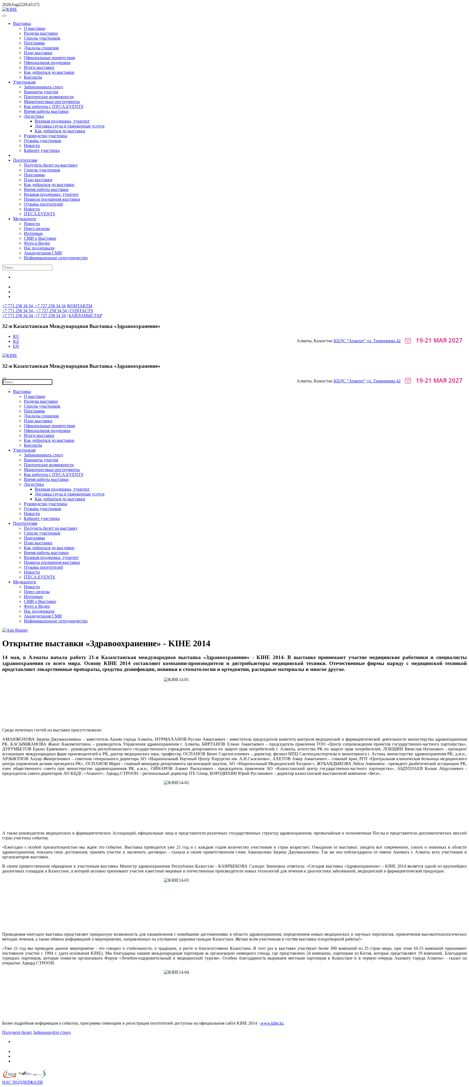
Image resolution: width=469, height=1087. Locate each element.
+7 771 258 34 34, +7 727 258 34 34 (34, 305)
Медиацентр (24, 218)
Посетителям (25, 160)
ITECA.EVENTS (39, 214)
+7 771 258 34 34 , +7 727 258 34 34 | (36, 310)
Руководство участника (45, 135)
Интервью (33, 233)
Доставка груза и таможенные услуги (69, 126)
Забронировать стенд (43, 87)
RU (16, 336)
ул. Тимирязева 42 (384, 340)
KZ (16, 341)
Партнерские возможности (49, 96)
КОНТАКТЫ (80, 305)
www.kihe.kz (271, 1023)
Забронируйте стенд (52, 1032)
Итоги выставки (39, 67)
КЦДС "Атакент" (350, 340)
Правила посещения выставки (52, 199)
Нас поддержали (39, 248)
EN (16, 346)
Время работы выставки (46, 111)
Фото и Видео (37, 243)
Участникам (24, 82)
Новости (32, 145)
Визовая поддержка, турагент (62, 121)
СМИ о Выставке (40, 238)
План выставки (38, 52)
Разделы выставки (41, 33)
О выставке (34, 28)
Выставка (22, 23)
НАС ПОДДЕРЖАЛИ (22, 1082)
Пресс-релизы (37, 228)
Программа (34, 43)
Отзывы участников (42, 140)
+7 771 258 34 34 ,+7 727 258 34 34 (34, 315)
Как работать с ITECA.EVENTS (53, 106)
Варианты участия (41, 91)
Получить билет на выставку (51, 165)
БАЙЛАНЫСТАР (85, 315)
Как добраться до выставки (49, 72)
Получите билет (17, 1032)
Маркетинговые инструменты (52, 101)
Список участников (42, 38)
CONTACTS (81, 310)
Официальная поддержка (47, 62)
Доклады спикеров (41, 48)
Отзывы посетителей (43, 204)
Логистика (34, 116)
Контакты (33, 77)
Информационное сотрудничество (56, 257)
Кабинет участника (42, 150)
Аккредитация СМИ (43, 253)
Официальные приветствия (49, 57)
